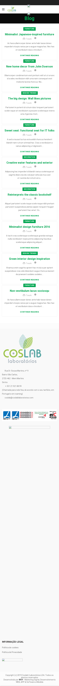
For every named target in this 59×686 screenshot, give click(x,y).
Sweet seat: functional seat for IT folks (29, 130)
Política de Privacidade (12, 652)
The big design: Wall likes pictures (29, 98)
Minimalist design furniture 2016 (29, 226)
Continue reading (29, 55)
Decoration (29, 157)
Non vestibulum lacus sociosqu (29, 290)
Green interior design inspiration (29, 258)
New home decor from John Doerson (29, 66)
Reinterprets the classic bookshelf (29, 194)
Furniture (29, 29)
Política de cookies (10, 647)
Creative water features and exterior (29, 162)
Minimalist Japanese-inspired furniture (29, 34)
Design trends (29, 93)
